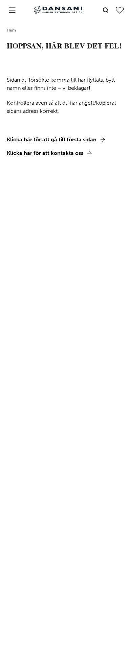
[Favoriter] (120, 10)
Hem (11, 30)
